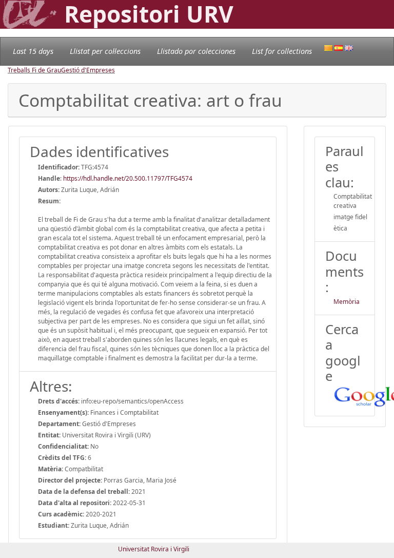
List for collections (282, 51)
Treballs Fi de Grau (34, 70)
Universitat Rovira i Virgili (153, 549)
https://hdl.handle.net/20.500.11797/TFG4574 (127, 178)
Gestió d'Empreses (88, 70)
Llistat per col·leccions (105, 51)
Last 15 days (33, 51)
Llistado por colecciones (196, 51)
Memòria (346, 301)
